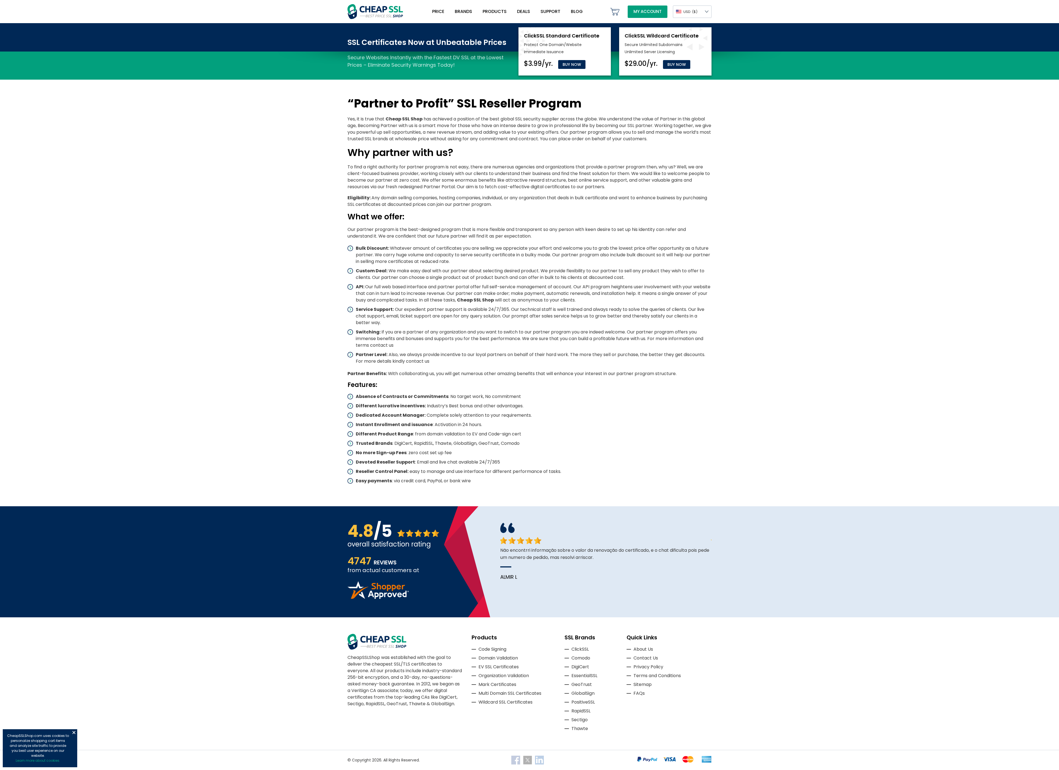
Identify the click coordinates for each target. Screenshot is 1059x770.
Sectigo (579, 720)
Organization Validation (503, 675)
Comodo (580, 658)
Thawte (579, 728)
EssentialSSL (584, 675)
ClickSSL (580, 649)
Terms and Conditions (657, 675)
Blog (577, 11)
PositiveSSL (583, 702)
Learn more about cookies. (38, 760)
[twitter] (528, 760)
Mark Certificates (497, 684)
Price (438, 11)
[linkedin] (539, 760)
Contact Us (645, 658)
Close (73, 732)
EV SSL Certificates (498, 667)
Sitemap (642, 684)
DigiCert (580, 667)
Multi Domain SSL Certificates (509, 693)
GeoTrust (581, 684)
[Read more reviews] (378, 597)
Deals (523, 11)
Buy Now (572, 64)
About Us (643, 649)
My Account (647, 11)
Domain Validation (498, 658)
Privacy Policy (648, 667)
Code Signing (492, 649)
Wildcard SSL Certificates (505, 702)
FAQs (639, 693)
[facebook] (516, 760)
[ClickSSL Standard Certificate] (561, 35)
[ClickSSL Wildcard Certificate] (662, 35)
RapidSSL (580, 711)
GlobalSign (583, 693)
